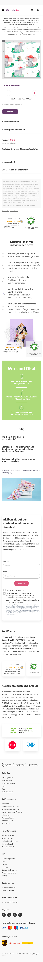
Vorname (5, 561)
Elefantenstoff (31, 34)
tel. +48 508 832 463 (9, 887)
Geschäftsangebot (8, 835)
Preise (4, 786)
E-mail (5, 571)
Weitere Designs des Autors (10, 211)
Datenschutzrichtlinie (9, 873)
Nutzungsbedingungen (9, 870)
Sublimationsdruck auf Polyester (12, 812)
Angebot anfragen (8, 838)
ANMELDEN (21, 583)
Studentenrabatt (7, 792)
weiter (10, 111)
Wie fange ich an (7, 777)
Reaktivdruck (6, 824)
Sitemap (4, 876)
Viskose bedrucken (8, 818)
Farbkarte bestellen (8, 844)
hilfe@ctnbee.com (33, 470)
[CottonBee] (12, 10)
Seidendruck (6, 815)
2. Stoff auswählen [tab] (10, 121)
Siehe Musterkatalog (8, 783)
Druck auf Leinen (7, 821)
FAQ (3, 861)
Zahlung (4, 864)
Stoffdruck (5, 804)
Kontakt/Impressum (8, 859)
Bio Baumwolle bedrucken (10, 809)
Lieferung (5, 867)
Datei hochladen (7, 780)
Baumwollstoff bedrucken (10, 806)
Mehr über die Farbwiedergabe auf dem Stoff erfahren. (19, 205)
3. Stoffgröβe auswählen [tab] (13, 129)
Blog (3, 789)
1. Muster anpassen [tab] (11, 85)
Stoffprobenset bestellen (10, 841)
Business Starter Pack (9, 847)
